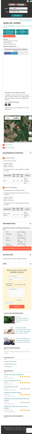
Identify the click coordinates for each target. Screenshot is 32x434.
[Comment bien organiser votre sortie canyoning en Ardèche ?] (9, 319)
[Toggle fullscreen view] (30, 118)
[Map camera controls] (30, 133)
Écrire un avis (9, 36)
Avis (22, 33)
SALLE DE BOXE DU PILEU (12, 380)
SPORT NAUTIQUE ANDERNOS (14, 374)
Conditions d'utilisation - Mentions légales (13, 429)
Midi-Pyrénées (11, 26)
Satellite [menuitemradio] (16, 118)
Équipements (9, 30)
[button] (18, 128)
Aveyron (18, 26)
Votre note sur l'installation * (9, 284)
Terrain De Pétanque (9, 147)
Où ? (7, 12)
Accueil (5, 26)
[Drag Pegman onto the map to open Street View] (30, 138)
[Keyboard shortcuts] (14, 141)
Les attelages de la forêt (11, 386)
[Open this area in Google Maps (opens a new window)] (7, 141)
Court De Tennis (8, 144)
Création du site (25, 429)
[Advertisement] (16, 73)
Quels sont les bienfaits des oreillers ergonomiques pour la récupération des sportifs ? (23, 340)
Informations (9, 33)
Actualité (22, 30)
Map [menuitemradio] (8, 118)
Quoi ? (7, 8)
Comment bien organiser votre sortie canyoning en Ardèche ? (22, 320)
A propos (24, 427)
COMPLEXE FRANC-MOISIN (12, 392)
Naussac (24, 26)
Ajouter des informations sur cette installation (17, 248)
